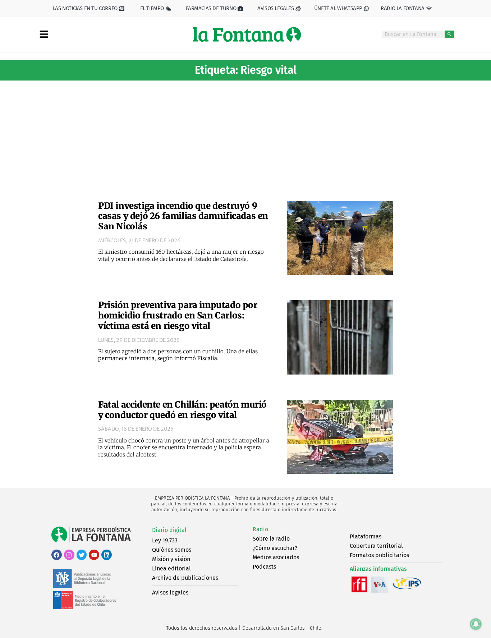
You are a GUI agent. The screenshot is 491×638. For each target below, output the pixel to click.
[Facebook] (56, 555)
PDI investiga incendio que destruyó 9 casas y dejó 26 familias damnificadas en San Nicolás (183, 216)
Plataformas (365, 536)
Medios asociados (276, 557)
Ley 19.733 (165, 540)
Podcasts (264, 566)
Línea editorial (171, 568)
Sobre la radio (271, 538)
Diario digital (169, 530)
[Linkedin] (106, 555)
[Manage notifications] (476, 624)
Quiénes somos (171, 549)
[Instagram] (69, 555)
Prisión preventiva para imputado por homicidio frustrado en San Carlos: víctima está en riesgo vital (177, 315)
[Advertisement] (245, 138)
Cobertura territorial (376, 545)
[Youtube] (94, 555)
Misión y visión (171, 559)
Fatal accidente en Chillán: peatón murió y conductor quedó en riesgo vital (182, 410)
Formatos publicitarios (379, 555)
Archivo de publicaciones (185, 577)
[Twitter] (82, 555)
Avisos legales (170, 592)
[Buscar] (449, 34)
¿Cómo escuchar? (275, 548)
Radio (260, 529)
